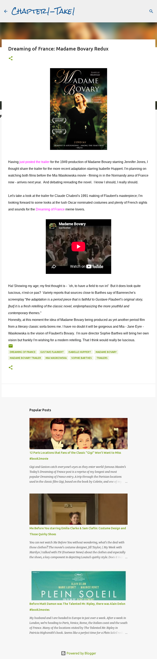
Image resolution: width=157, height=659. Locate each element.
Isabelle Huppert (79, 352)
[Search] (151, 11)
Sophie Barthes (81, 358)
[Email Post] (10, 347)
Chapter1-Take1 (43, 11)
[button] (10, 58)
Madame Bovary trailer (25, 358)
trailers (102, 358)
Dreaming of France (23, 352)
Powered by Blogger (81, 653)
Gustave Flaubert (52, 352)
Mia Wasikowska (56, 358)
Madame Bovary (106, 352)
